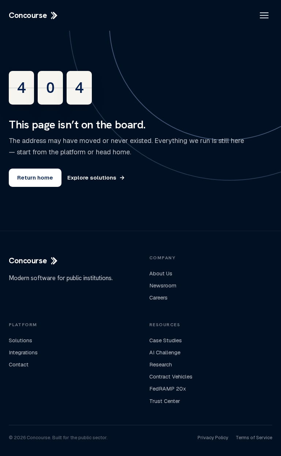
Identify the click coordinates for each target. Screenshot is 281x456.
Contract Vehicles (170, 376)
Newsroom (162, 285)
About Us (160, 273)
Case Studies (165, 340)
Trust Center (164, 401)
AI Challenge (164, 352)
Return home (35, 177)
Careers (158, 297)
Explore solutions (96, 177)
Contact (19, 364)
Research (160, 364)
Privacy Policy (213, 437)
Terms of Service (254, 437)
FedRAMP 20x (167, 388)
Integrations (23, 352)
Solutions (20, 340)
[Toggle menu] (264, 15)
